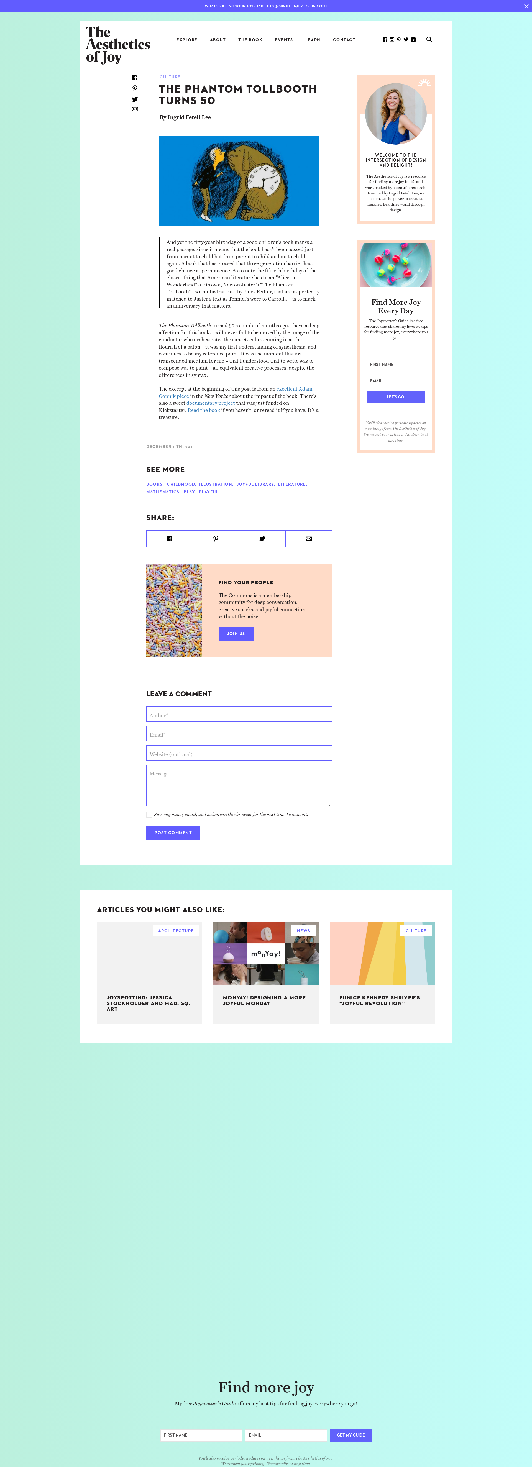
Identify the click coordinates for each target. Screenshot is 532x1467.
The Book (250, 40)
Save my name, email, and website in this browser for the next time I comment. (231, 813)
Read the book (204, 408)
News (303, 931)
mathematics (163, 492)
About (218, 40)
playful (209, 492)
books (154, 484)
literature (292, 484)
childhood (181, 484)
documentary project (210, 401)
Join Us (236, 634)
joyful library (255, 484)
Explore (187, 40)
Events (284, 40)
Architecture (176, 931)
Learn (313, 40)
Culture (170, 77)
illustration (215, 484)
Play (189, 492)
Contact (344, 40)
